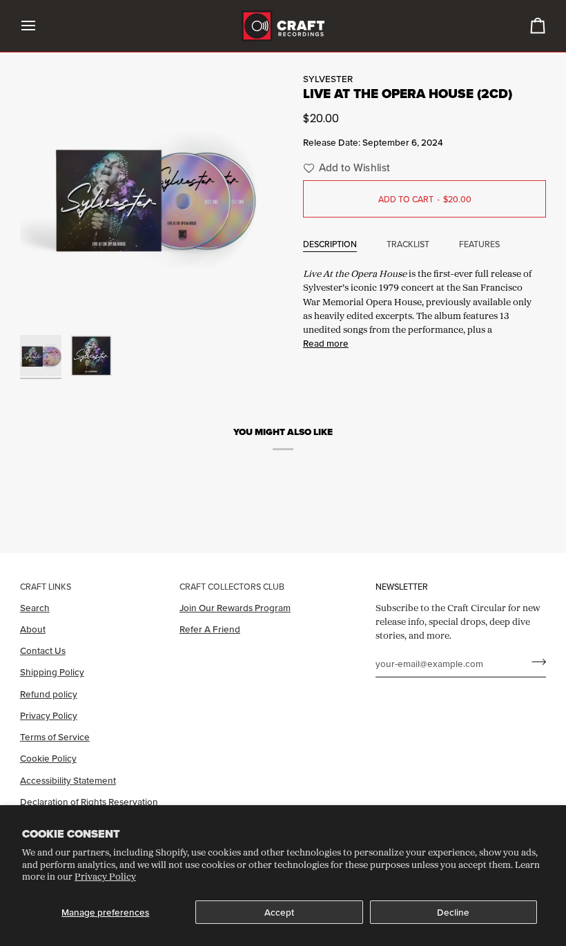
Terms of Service (55, 737)
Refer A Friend (209, 629)
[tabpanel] (424, 307)
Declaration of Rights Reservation (89, 802)
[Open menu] (40, 26)
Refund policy (48, 694)
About (33, 629)
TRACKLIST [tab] (408, 244)
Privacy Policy (105, 876)
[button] (345, 168)
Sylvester (328, 79)
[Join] (534, 661)
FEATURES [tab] (479, 244)
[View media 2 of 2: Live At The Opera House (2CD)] (91, 355)
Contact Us (43, 650)
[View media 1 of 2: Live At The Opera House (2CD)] (40, 355)
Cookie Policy (48, 758)
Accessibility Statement (68, 780)
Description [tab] (330, 244)
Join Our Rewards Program (235, 608)
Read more (326, 343)
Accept (279, 912)
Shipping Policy (52, 672)
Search (35, 608)
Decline (453, 912)
